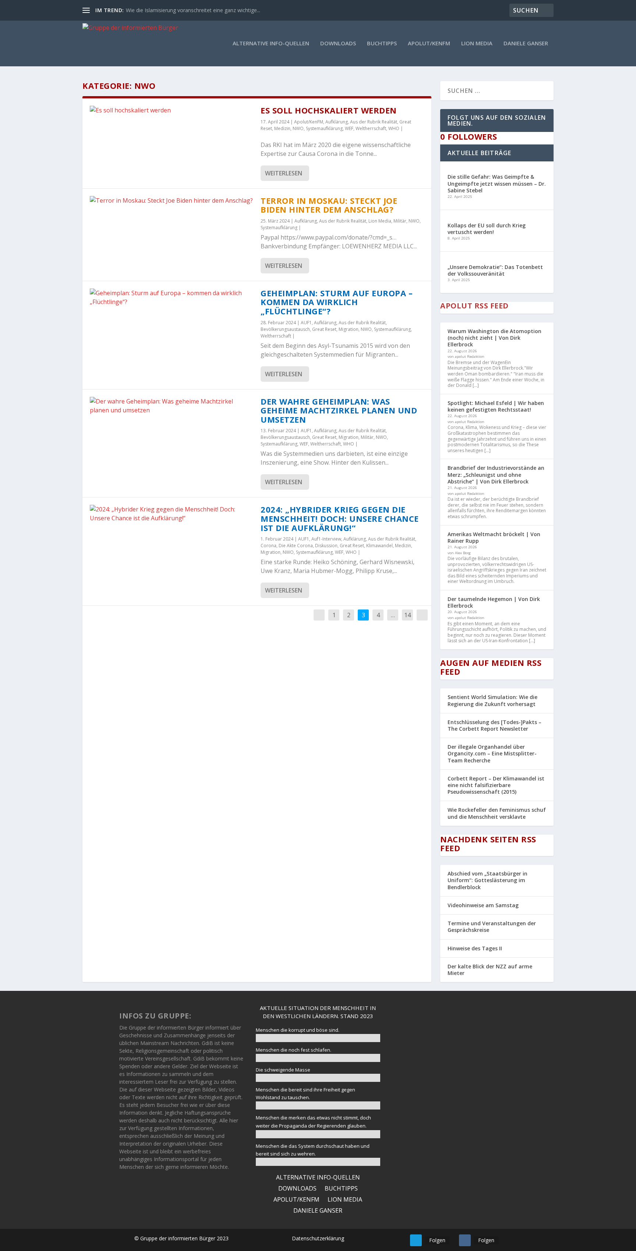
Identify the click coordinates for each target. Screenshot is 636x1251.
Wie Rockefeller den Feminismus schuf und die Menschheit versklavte (497, 813)
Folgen (437, 1240)
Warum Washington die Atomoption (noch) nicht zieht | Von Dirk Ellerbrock (494, 338)
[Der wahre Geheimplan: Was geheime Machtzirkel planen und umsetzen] (171, 406)
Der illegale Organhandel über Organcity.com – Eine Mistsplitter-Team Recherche (492, 753)
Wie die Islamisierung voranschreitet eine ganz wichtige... (193, 10)
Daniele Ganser (526, 43)
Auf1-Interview (326, 539)
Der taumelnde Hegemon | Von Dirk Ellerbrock (494, 602)
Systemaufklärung (324, 128)
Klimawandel (379, 545)
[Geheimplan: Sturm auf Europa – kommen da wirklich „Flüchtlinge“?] (171, 297)
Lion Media (476, 43)
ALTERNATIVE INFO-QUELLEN (271, 43)
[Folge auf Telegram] (416, 1240)
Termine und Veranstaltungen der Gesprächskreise (492, 926)
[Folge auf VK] (465, 1240)
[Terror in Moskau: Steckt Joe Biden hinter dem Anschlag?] (171, 200)
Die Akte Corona (296, 545)
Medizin (282, 128)
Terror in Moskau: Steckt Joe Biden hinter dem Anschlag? (329, 205)
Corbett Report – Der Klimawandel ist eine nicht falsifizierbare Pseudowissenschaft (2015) (496, 785)
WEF (349, 128)
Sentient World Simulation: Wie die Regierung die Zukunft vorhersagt (492, 700)
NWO (298, 128)
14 (407, 615)
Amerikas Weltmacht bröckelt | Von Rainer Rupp (494, 537)
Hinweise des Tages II (475, 948)
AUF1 (306, 322)
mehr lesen (454, 1115)
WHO (393, 128)
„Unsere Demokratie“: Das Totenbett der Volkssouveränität (495, 270)
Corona (268, 545)
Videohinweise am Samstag (483, 905)
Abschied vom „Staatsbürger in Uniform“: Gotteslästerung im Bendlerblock (487, 880)
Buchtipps (382, 43)
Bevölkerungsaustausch (285, 329)
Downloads (338, 43)
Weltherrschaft (371, 128)
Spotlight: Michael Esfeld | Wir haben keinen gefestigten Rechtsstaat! (496, 406)
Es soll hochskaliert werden (329, 110)
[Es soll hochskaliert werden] (171, 110)
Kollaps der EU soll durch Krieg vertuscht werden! (487, 228)
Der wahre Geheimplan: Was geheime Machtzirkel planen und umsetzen (339, 410)
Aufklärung (336, 122)
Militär (399, 221)
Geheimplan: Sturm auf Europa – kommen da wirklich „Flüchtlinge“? (337, 302)
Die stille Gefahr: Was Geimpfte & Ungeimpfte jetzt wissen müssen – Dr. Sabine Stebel (497, 183)
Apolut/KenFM (429, 43)
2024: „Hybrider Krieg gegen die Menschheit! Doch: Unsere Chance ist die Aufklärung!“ (340, 518)
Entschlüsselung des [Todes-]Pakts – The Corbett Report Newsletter (494, 725)
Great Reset (324, 329)
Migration (348, 329)
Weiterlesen (283, 173)
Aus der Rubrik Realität (373, 122)
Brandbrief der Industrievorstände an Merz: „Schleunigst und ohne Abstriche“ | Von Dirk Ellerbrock (496, 474)
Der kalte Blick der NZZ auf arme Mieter (490, 969)
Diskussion (326, 545)
